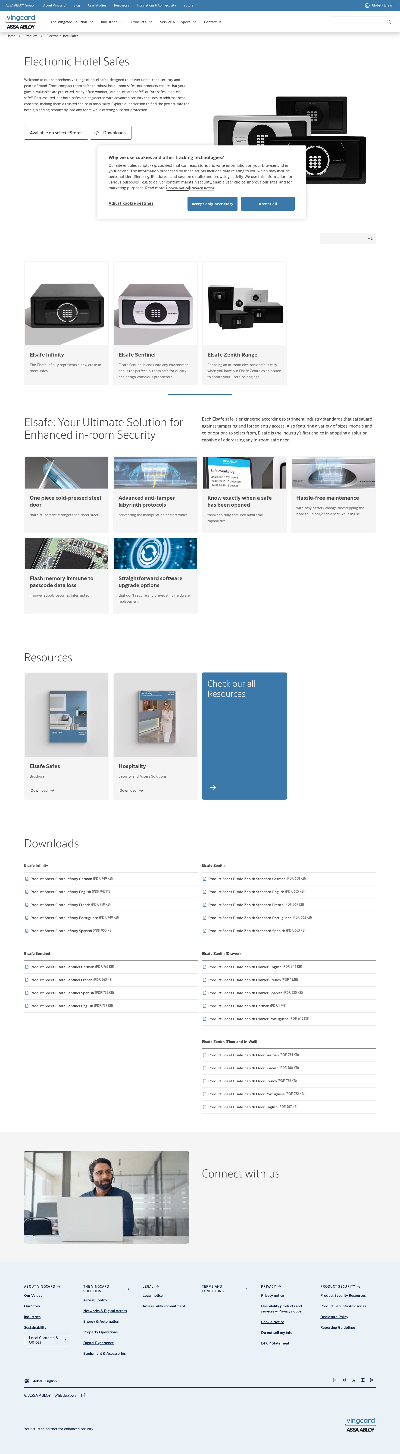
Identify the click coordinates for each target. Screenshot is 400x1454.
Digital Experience (98, 1342)
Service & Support (175, 21)
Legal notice (153, 1295)
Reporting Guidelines (338, 1327)
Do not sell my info (276, 1332)
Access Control (95, 1299)
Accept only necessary (213, 203)
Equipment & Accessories (104, 1353)
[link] (54, 5)
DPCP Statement (275, 1343)
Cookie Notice (272, 1321)
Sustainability (35, 1327)
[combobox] (362, 21)
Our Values (33, 1295)
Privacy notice (272, 1295)
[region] (201, 182)
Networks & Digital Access (105, 1310)
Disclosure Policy (334, 1316)
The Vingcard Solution (68, 21)
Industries (109, 21)
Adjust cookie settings (131, 203)
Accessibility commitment (164, 1305)
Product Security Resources (343, 1295)
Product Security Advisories (343, 1305)
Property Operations (100, 1331)
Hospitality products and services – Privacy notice (281, 1308)
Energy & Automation (101, 1321)
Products (138, 21)
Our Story (32, 1305)
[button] (91, 22)
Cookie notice (177, 187)
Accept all (268, 203)
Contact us (212, 21)
